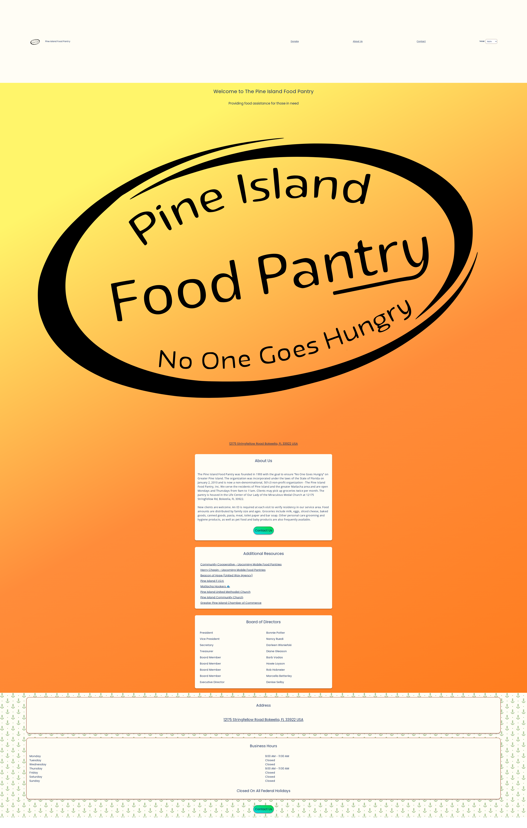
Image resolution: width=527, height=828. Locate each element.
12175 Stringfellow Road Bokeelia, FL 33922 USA (263, 443)
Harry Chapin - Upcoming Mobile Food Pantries (233, 570)
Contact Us (263, 530)
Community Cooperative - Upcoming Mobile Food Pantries (241, 564)
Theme (482, 41)
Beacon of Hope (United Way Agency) (226, 575)
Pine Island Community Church (221, 597)
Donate (295, 41)
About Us (358, 41)
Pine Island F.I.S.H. (212, 581)
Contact (421, 41)
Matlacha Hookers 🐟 (215, 586)
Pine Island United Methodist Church (225, 592)
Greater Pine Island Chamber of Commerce (230, 603)
